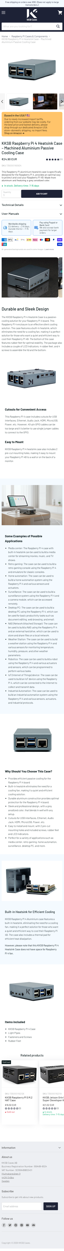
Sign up (50, 1206)
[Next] (61, 101)
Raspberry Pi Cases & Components (29, 36)
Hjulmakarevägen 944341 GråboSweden (11, 1177)
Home (5, 36)
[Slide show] (32, 277)
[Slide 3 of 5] (32, 277)
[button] (53, 159)
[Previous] (2, 101)
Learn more (49, 249)
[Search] (58, 26)
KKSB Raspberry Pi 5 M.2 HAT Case (18, 1099)
